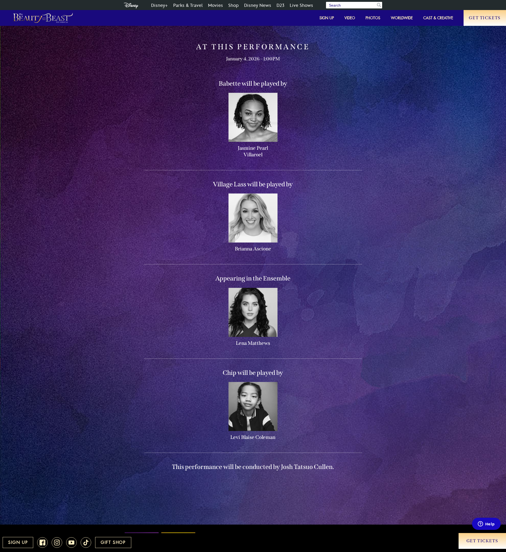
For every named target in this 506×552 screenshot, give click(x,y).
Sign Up (326, 18)
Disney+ (159, 5)
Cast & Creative (438, 18)
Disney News (257, 5)
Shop (233, 5)
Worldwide (402, 18)
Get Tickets (485, 17)
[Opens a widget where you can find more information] (486, 524)
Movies (215, 5)
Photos (373, 18)
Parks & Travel (188, 5)
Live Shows (301, 5)
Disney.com (131, 5)
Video (349, 18)
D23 (280, 5)
